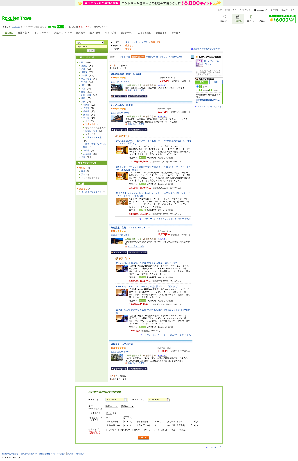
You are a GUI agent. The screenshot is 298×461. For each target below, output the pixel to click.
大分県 (144, 42)
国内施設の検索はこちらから (208, 101)
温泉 (83, 174)
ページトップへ (216, 447)
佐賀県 (86, 108)
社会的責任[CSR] (47, 453)
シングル (113, 430)
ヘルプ (219, 10)
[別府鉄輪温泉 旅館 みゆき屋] (161, 86)
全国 (127, 42)
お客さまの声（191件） (121, 81)
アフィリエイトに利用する (209, 106)
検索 (143, 438)
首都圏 (84, 75)
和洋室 (182, 430)
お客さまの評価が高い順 (171, 56)
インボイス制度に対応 (91, 192)
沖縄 (83, 157)
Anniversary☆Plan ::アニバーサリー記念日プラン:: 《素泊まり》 (147, 286)
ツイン (148, 430)
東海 (83, 88)
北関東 (84, 72)
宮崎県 (86, 150)
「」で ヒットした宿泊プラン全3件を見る (167, 335)
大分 (87, 121)
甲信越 (84, 82)
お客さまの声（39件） (121, 235)
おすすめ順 (125, 56)
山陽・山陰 (86, 95)
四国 (83, 98)
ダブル (138, 430)
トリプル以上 (161, 430)
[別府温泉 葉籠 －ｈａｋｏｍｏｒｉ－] (161, 239)
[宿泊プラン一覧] (119, 96)
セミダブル (126, 430)
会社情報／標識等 (10, 453)
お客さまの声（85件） (121, 112)
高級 (83, 171)
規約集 (70, 453)
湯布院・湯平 (91, 131)
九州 (135, 42)
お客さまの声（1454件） (122, 351)
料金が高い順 (152, 56)
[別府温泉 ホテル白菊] (161, 356)
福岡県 (86, 105)
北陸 (83, 85)
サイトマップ (244, 10)
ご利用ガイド (230, 10)
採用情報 (61, 453)
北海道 (84, 66)
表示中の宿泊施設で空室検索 (206, 49)
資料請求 (80, 453)
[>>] (192, 57)
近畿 (83, 92)
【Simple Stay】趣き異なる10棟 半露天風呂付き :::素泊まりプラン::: (148, 263)
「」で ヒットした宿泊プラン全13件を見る (166, 218)
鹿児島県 (87, 154)
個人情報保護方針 (29, 453)
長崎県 (86, 111)
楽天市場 (274, 10)
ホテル (205, 87)
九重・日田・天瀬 (93, 137)
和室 (173, 430)
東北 (83, 69)
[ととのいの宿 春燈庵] (161, 117)
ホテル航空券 (210, 90)
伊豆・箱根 (86, 79)
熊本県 (86, 114)
